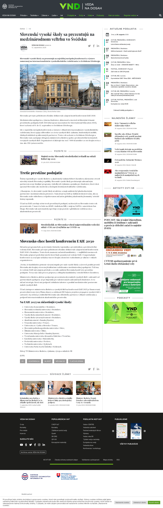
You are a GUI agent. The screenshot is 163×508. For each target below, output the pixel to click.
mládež (47, 361)
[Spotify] (26, 444)
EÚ (23, 361)
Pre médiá (23, 430)
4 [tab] (131, 441)
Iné (30, 29)
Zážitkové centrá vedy (59, 430)
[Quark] (136, 431)
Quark (54, 433)
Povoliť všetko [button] (154, 502)
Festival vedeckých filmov (92, 430)
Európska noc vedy (89, 442)
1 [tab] (121, 441)
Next (145, 431)
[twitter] (89, 46)
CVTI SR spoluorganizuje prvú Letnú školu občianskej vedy (120, 262)
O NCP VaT (55, 424)
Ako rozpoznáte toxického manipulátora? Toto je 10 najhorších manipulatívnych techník (127, 173)
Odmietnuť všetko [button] (140, 502)
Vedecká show (88, 445)
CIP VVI (54, 439)
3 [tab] (127, 441)
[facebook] (94, 46)
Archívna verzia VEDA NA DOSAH (33, 452)
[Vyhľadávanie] (160, 15)
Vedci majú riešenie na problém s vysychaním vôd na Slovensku (128, 150)
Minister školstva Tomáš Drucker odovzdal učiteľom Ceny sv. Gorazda (87, 400)
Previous (113, 431)
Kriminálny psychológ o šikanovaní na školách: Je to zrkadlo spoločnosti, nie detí (31, 400)
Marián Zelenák (131, 165)
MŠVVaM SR (60, 361)
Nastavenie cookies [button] (122, 502)
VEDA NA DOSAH (38, 45)
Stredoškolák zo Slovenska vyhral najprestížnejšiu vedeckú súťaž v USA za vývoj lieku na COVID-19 (70, 226)
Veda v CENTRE (88, 424)
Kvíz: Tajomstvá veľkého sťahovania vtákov (125, 124)
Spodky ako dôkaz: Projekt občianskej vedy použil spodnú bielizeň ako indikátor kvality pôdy (128, 137)
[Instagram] (39, 444)
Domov (22, 29)
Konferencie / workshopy (92, 448)
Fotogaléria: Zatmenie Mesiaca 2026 (128, 161)
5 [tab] (134, 441)
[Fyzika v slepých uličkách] (121, 431)
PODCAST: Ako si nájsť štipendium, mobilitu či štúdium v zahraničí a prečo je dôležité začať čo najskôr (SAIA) (123, 224)
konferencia (34, 361)
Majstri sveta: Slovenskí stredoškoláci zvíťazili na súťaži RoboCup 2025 (68, 157)
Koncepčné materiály (59, 442)
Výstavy (86, 433)
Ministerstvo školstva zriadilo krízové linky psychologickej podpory (60, 400)
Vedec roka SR (88, 436)
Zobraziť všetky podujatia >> (123, 110)
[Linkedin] (44, 444)
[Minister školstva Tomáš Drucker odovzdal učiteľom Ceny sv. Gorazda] (88, 388)
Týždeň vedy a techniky (91, 439)
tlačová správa (76, 361)
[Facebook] (35, 444)
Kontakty (23, 427)
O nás (22, 424)
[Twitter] (30, 444)
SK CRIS (54, 436)
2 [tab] (124, 441)
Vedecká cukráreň (89, 427)
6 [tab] (137, 441)
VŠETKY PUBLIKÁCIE (129, 444)
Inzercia (23, 433)
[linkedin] (98, 46)
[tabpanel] (122, 431)
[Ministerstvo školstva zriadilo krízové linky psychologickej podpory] (60, 388)
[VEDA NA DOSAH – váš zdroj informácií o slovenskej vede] (80, 6)
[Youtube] (21, 444)
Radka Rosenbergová (133, 180)
